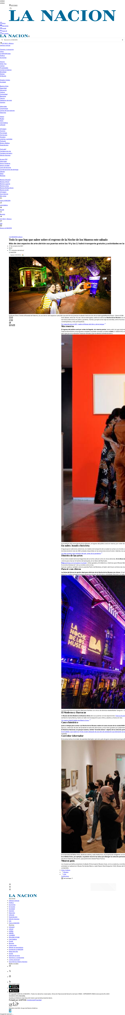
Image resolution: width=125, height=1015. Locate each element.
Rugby (2, 119)
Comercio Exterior (6, 70)
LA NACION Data (5, 54)
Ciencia (2, 98)
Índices (2, 74)
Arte (64, 874)
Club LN (4, 31)
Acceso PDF (3, 159)
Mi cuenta (5, 33)
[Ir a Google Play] (14, 988)
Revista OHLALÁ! (5, 180)
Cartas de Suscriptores (7, 110)
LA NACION (13, 237)
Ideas (1, 174)
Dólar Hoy (3, 64)
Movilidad (3, 72)
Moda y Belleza (5, 143)
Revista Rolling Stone (6, 188)
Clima (2, 51)
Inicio (4, 23)
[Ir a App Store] (14, 992)
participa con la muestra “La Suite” (74, 563)
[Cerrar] (29, 36)
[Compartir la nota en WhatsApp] (12, 320)
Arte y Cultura (65, 870)
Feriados (3, 137)
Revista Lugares (5, 184)
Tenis (1, 121)
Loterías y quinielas (6, 139)
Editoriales (3, 106)
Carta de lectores (5, 167)
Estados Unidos (5, 80)
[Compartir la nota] (10, 320)
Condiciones (31, 1000)
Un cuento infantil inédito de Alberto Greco (75, 720)
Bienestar (3, 96)
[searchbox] (61, 40)
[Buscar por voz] (122, 40)
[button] (62, 132)
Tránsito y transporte (7, 49)
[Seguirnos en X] (10, 971)
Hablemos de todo (6, 100)
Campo (2, 66)
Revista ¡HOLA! (4, 182)
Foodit (4, 28)
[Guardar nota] (10, 318)
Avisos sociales (5, 165)
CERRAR (2, 1)
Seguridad (3, 88)
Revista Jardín (4, 190)
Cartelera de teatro (6, 153)
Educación (3, 90)
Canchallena (4, 123)
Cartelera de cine (5, 151)
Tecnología (3, 133)
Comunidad (3, 94)
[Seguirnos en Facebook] (10, 966)
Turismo (2, 131)
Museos (65, 872)
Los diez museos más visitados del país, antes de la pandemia (81, 553)
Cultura (2, 92)
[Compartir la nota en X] (12, 325)
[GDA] (14, 1006)
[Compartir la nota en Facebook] (10, 325)
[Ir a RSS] (10, 982)
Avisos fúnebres (5, 163)
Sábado (2, 172)
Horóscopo (3, 135)
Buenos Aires (4, 86)
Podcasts (3, 141)
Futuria (2, 62)
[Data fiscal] (10, 1012)
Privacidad (38, 1000)
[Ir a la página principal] (62, 21)
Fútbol (2, 117)
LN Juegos (3, 129)
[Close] (10, 884)
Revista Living (4, 186)
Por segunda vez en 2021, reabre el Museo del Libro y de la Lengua (82, 324)
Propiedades (4, 68)
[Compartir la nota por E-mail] (14, 325)
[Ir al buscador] (10, 8)
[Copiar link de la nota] (10, 323)
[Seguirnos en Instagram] (10, 977)
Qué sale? (3, 149)
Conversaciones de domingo (9, 169)
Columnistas (4, 108)
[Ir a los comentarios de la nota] (12, 318)
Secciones (5, 26)
